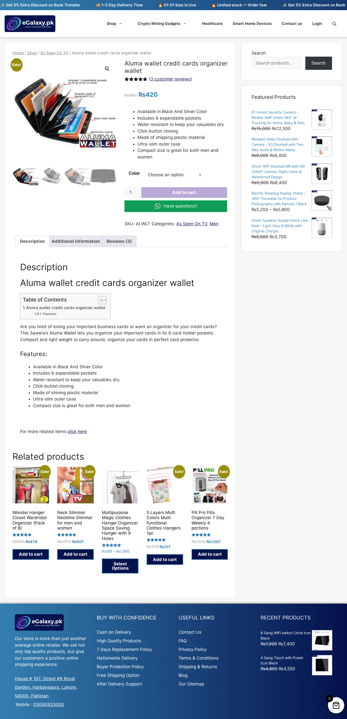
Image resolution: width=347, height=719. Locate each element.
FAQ (183, 640)
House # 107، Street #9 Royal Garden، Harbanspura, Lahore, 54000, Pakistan (46, 687)
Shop (111, 23)
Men (214, 223)
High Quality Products (119, 640)
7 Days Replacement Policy (124, 649)
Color (134, 173)
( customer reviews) (170, 79)
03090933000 (48, 704)
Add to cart (184, 192)
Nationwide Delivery (117, 658)
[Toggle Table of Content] (99, 300)
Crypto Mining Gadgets (159, 23)
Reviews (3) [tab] (119, 241)
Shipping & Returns (198, 666)
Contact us (292, 23)
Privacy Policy (193, 649)
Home (18, 53)
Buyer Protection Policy (120, 666)
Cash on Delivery (114, 632)
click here (77, 431)
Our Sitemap (191, 683)
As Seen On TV (54, 53)
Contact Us (190, 632)
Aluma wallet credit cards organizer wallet (65, 307)
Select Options (120, 566)
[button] (107, 68)
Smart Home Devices (252, 23)
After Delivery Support (119, 683)
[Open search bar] (334, 24)
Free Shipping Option (118, 675)
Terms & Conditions (198, 658)
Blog (183, 675)
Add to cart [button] (31, 554)
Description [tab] (32, 241)
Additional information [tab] (76, 241)
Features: (50, 314)
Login (317, 23)
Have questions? (180, 206)
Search (258, 53)
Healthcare (212, 23)
